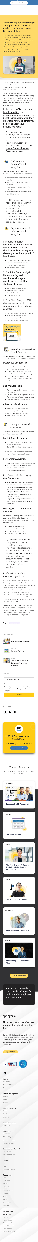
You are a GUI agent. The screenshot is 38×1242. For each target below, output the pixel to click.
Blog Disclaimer (7, 1228)
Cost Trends (6, 1114)
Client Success (7, 1151)
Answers (5, 1096)
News (4, 1163)
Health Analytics (15, 623)
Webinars (5, 1199)
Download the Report (19, 3)
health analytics (11, 112)
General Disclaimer (8, 1226)
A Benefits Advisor (8, 1085)
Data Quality (6, 1125)
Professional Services (9, 1154)
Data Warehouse (9, 1123)
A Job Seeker (7, 1088)
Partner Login (7, 1214)
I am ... (5, 1079)
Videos (5, 1196)
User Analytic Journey (9, 1140)
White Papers (7, 1202)
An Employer (6, 1081)
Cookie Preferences (9, 1231)
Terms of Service (8, 1223)
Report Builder (7, 1133)
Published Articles (8, 1190)
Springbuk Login (8, 1211)
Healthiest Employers (9, 1169)
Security (5, 1217)
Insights (5, 1099)
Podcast (5, 1193)
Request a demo (10, 1052)
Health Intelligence (10, 1094)
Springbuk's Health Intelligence (13, 356)
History (5, 1166)
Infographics (6, 1187)
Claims (5, 1111)
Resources (7, 1175)
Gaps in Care (6, 1117)
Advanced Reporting (8, 1137)
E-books (5, 1184)
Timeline (5, 1102)
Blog (4, 1177)
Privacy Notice (7, 1220)
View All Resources (19, 975)
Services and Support (11, 1149)
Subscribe (19, 694)
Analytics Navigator (8, 1143)
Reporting (7, 1131)
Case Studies (6, 1180)
